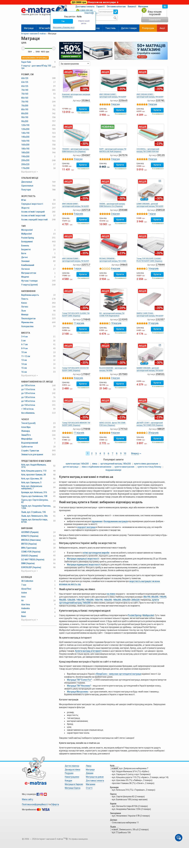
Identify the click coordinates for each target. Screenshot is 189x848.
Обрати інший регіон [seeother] (83, 22)
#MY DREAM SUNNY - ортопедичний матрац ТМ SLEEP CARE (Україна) (112, 96)
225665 (123, 100)
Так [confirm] (63, 21)
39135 (161, 155)
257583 (123, 374)
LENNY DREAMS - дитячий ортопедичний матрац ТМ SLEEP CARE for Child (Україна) (150, 206)
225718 (85, 210)
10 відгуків (116, 323)
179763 (123, 429)
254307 (85, 155)
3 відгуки (115, 104)
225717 (85, 264)
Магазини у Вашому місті (63, 27)
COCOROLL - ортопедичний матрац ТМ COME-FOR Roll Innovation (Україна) (148, 151)
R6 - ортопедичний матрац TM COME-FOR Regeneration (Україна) (111, 315)
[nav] (44, 16)
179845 (85, 319)
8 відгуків (115, 268)
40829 (161, 429)
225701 (160, 100)
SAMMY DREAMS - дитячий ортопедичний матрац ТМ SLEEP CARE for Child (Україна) (150, 370)
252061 (85, 100)
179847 (85, 374)
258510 (160, 210)
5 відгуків (78, 214)
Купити (83, 109)
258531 (160, 374)
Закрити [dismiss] (87, 13)
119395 (123, 319)
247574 (123, 155)
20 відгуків (153, 433)
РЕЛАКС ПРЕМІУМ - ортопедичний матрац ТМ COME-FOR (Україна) (113, 261)
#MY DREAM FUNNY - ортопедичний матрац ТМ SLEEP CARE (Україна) (75, 261)
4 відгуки (152, 159)
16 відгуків (153, 268)
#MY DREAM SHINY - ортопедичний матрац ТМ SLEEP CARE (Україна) (75, 206)
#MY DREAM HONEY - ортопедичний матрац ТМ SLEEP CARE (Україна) (150, 96)
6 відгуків (78, 378)
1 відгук (152, 214)
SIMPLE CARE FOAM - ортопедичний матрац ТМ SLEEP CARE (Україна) (150, 315)
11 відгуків (79, 323)
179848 (85, 429)
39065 (123, 264)
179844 (160, 264)
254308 (123, 210)
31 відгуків (153, 323)
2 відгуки (115, 214)
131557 (160, 319)
